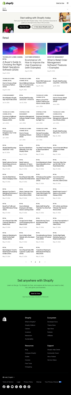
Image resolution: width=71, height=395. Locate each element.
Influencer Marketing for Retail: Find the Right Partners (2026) (10, 237)
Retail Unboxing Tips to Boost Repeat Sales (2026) (43, 222)
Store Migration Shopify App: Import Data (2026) (10, 98)
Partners (50, 332)
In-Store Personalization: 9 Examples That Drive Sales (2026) (60, 222)
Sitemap (38, 382)
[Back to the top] (4, 319)
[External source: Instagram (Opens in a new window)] (16, 386)
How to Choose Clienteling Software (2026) (25, 135)
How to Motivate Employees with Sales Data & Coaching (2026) (26, 208)
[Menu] (68, 3)
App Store (50, 328)
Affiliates (50, 335)
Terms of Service (8, 382)
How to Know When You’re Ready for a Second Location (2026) (60, 178)
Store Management (8, 95)
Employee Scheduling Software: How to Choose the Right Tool (43, 118)
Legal (18, 382)
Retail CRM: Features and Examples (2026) (43, 82)
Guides (27, 356)
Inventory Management (55, 57)
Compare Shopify (30, 353)
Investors (28, 332)
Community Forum (53, 353)
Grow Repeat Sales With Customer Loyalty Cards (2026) (26, 251)
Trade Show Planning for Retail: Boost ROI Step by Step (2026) (43, 251)
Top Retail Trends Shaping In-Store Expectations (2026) (44, 149)
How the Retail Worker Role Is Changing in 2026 (10, 178)
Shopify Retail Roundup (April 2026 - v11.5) (9, 148)
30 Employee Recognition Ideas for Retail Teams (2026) (43, 178)
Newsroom (28, 335)
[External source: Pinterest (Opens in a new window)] (29, 386)
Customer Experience (32, 57)
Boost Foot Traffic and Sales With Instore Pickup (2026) (10, 208)
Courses (27, 360)
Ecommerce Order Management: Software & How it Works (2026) (60, 118)
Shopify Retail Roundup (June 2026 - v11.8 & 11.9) (26, 98)
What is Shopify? (30, 322)
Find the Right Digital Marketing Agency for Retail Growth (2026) (59, 237)
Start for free (60, 3)
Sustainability (29, 339)
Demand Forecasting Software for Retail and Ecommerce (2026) (43, 135)
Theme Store (51, 325)
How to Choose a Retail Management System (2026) (60, 99)
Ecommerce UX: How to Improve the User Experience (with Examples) (34, 64)
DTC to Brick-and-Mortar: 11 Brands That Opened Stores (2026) (60, 208)
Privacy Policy (28, 382)
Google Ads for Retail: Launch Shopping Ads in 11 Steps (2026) (27, 222)
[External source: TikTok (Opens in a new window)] (20, 386)
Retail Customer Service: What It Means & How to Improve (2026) (10, 164)
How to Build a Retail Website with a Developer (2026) (27, 237)
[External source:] (45, 262)
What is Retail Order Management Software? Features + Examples (57, 64)
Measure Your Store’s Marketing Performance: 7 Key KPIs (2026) (10, 193)
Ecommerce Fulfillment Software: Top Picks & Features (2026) (9, 118)
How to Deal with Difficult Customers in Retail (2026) (60, 149)
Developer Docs (52, 322)
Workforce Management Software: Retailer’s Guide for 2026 (27, 118)
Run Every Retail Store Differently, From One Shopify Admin (25, 149)
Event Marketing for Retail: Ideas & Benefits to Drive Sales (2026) (43, 164)
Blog (26, 349)
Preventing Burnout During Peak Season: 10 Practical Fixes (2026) (44, 237)
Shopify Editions (30, 325)
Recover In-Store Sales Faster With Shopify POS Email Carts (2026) (43, 193)
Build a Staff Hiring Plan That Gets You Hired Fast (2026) (43, 208)
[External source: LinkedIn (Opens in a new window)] (24, 386)
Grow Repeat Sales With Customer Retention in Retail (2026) (10, 222)
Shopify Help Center (53, 349)
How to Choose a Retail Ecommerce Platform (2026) (9, 85)
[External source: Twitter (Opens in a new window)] (8, 386)
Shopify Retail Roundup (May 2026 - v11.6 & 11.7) (60, 132)
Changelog (28, 367)
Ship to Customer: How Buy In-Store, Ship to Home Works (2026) (26, 193)
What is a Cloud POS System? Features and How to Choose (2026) (43, 101)
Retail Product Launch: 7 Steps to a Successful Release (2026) (60, 193)
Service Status (52, 360)
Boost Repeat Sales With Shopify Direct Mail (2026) (27, 178)
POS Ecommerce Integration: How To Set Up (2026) (9, 132)
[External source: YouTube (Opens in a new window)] (12, 386)
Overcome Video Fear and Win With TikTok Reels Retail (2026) (59, 164)
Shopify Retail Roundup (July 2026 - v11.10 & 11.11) (60, 82)
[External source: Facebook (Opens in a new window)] (4, 386)
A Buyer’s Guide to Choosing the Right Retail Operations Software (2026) (12, 66)
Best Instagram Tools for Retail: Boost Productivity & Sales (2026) (10, 251)
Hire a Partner (51, 356)
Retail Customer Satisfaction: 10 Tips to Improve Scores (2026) (26, 164)
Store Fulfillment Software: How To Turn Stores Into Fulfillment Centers (27, 85)
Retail (38, 78)
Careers (27, 328)
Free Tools (28, 363)
